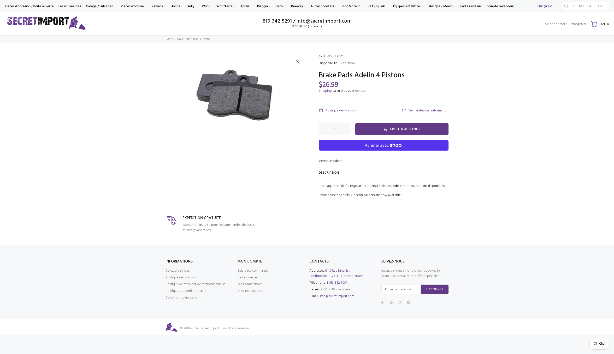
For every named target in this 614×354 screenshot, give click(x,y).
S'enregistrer (577, 24)
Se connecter (555, 24)
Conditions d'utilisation (182, 297)
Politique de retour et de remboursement (195, 284)
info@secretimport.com (336, 296)
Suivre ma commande (253, 271)
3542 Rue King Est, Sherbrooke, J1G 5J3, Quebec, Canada (336, 273)
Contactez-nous (177, 271)
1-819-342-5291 (337, 283)
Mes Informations (250, 291)
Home (169, 39)
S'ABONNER (434, 289)
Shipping (325, 91)
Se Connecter (247, 277)
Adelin (337, 161)
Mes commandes (249, 284)
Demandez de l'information (428, 110)
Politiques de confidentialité (186, 291)
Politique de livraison (340, 110)
